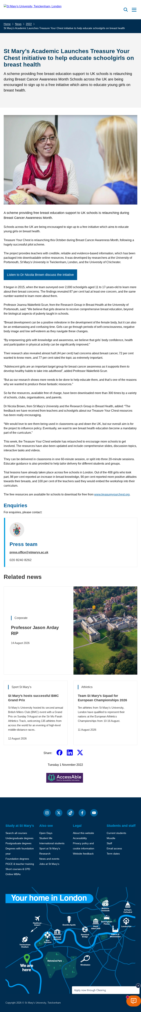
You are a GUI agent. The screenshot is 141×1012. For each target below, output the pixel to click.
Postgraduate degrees (18, 843)
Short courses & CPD (18, 869)
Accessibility (80, 838)
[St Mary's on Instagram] (47, 812)
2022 (29, 23)
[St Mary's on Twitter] (58, 812)
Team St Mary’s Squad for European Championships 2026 (102, 698)
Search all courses (16, 833)
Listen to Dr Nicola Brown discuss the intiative (40, 275)
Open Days (45, 833)
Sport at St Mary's (49, 848)
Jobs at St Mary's (49, 863)
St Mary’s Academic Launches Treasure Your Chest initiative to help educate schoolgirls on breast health (64, 28)
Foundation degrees (17, 858)
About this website (83, 833)
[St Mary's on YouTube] (94, 812)
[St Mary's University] (33, 9)
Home (7, 23)
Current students (116, 833)
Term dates (113, 853)
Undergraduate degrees (19, 838)
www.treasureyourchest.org (112, 494)
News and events (49, 858)
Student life (45, 838)
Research (44, 853)
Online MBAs (13, 874)
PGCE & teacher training (20, 863)
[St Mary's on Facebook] (82, 812)
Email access (114, 848)
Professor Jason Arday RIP (35, 630)
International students (51, 843)
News (18, 23)
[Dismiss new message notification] (138, 985)
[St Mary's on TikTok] (70, 812)
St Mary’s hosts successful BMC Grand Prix (33, 698)
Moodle (111, 838)
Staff (109, 843)
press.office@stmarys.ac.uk (29, 552)
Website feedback (83, 853)
